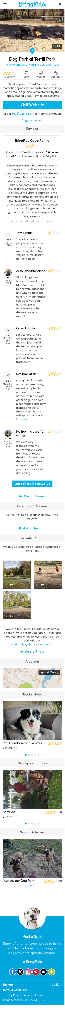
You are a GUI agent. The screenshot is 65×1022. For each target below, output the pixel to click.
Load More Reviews (32, 484)
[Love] (6, 585)
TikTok (32, 644)
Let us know (24, 948)
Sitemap (8, 985)
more (23, 419)
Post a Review (34, 496)
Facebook (17, 644)
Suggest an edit (32, 120)
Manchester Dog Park (18, 881)
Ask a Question (34, 528)
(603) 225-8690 (22, 113)
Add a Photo (34, 651)
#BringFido (32, 961)
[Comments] (11, 585)
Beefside (9, 812)
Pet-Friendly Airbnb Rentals (22, 743)
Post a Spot (32, 936)
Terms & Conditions (15, 990)
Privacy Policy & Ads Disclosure (23, 995)
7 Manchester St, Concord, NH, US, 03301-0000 (32, 64)
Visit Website (32, 104)
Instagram (46, 644)
